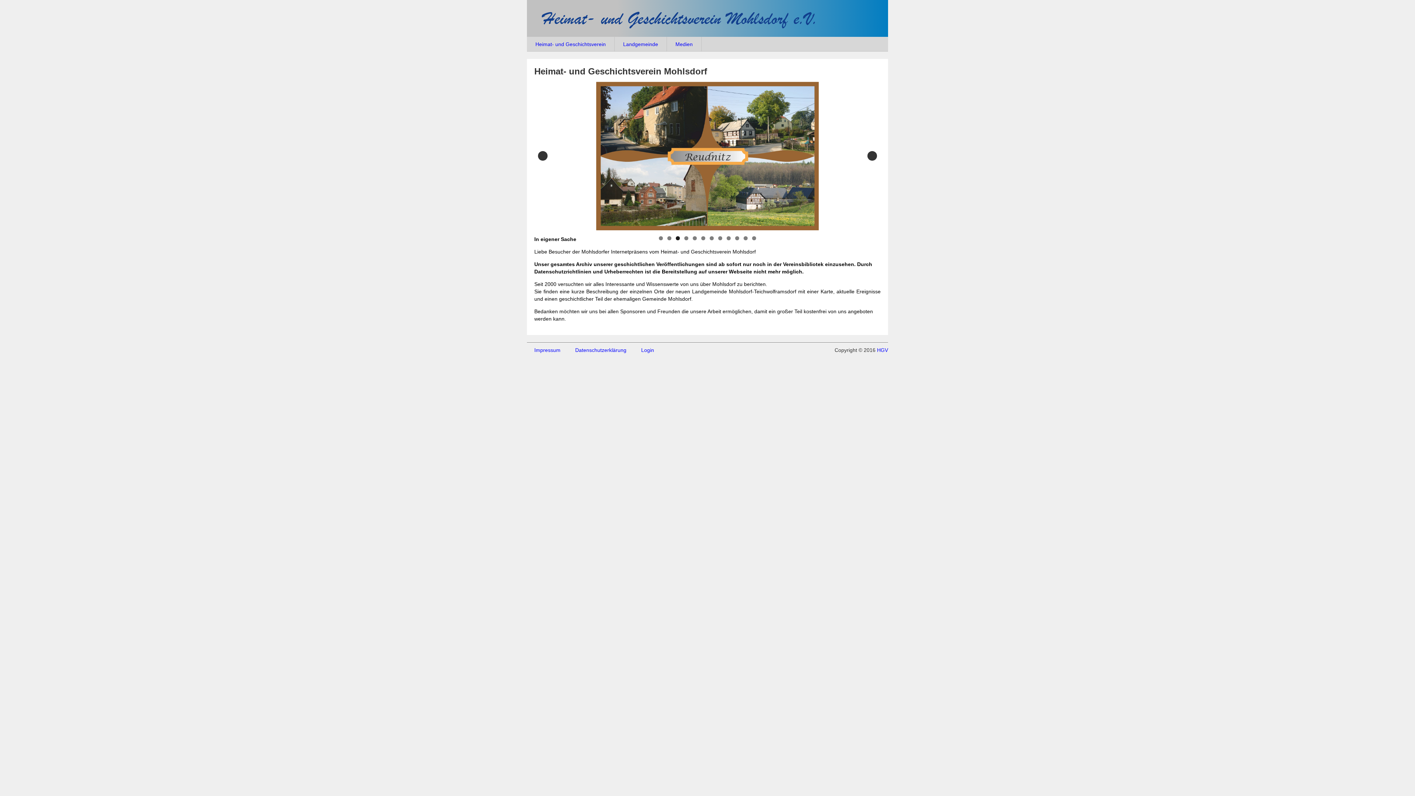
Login (647, 350)
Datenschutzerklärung (600, 350)
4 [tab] (686, 238)
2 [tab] (669, 238)
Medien (684, 44)
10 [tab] (737, 238)
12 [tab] (754, 238)
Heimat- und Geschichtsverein (570, 44)
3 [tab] (678, 238)
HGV (882, 350)
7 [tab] (712, 238)
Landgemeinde (640, 44)
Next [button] (872, 156)
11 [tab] (746, 238)
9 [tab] (729, 238)
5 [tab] (695, 238)
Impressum (547, 350)
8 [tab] (720, 238)
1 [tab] (661, 238)
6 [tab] (703, 238)
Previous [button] (543, 156)
